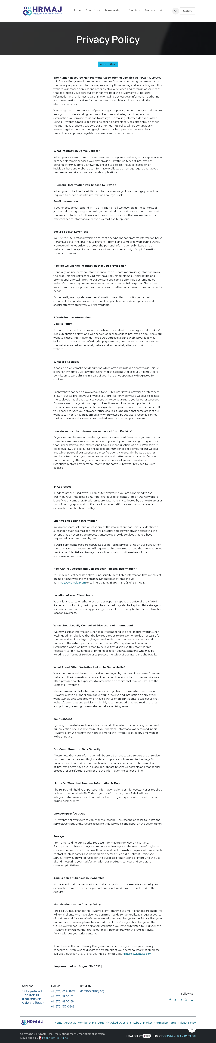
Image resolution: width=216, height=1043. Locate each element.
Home (58, 1022)
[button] (175, 11)
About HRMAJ (108, 64)
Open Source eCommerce (179, 1035)
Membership (86, 1022)
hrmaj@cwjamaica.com (71, 582)
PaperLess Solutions (55, 1037)
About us (70, 1022)
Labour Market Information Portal (154, 1022)
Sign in (187, 10)
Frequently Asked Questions (113, 1022)
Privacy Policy (187, 1022)
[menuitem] (76, 11)
